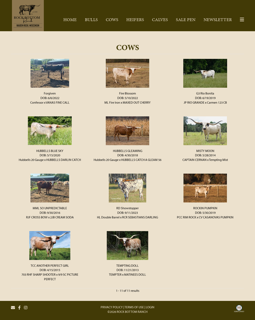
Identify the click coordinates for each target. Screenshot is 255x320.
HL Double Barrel (108, 217)
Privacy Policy (112, 307)
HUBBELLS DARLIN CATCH (63, 160)
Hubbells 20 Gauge (31, 160)
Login (150, 307)
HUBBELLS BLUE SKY (49, 151)
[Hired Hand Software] (239, 309)
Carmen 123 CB (217, 102)
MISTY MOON (205, 151)
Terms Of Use (134, 307)
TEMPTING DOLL (127, 265)
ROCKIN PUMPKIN (205, 208)
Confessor (36, 102)
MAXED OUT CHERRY (137, 102)
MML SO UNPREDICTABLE (50, 208)
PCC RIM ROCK (186, 217)
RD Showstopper (127, 208)
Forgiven (50, 93)
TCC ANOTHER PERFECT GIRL (50, 265)
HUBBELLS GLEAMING (127, 151)
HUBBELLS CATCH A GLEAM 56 (141, 160)
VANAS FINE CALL (58, 102)
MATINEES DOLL (135, 274)
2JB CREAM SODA (62, 217)
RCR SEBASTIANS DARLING (140, 217)
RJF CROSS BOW (37, 217)
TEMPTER (115, 274)
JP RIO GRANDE (194, 102)
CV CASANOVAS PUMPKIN (216, 217)
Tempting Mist (218, 160)
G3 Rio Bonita (205, 93)
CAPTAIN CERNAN (194, 160)
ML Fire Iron (112, 102)
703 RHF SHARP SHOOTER (39, 274)
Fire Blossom (127, 93)
